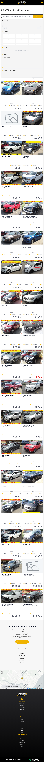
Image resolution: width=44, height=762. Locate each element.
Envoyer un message (22, 641)
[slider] (2, 25)
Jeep (22, 728)
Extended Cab (22, 742)
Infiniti (22, 719)
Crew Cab (22, 740)
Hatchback (22, 744)
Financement (22, 705)
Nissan (22, 732)
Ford (22, 730)
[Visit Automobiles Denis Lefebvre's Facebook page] (22, 699)
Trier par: (29, 78)
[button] (22, 678)
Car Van (22, 737)
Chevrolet (22, 725)
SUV (22, 746)
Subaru (22, 726)
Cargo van (22, 738)
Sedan (22, 748)
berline (22, 749)
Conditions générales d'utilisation (22, 713)
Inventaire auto (22, 703)
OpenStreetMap (33, 688)
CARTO (42, 688)
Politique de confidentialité (22, 711)
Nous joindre (22, 709)
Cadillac (22, 721)
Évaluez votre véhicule (22, 707)
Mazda (22, 723)
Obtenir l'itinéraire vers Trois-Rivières (10, 686)
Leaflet (29, 688)
